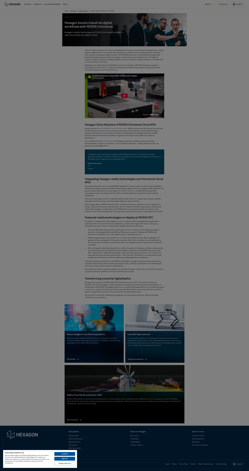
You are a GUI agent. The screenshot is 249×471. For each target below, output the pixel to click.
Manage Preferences (65, 463)
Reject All (65, 458)
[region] (40, 459)
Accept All (65, 454)
